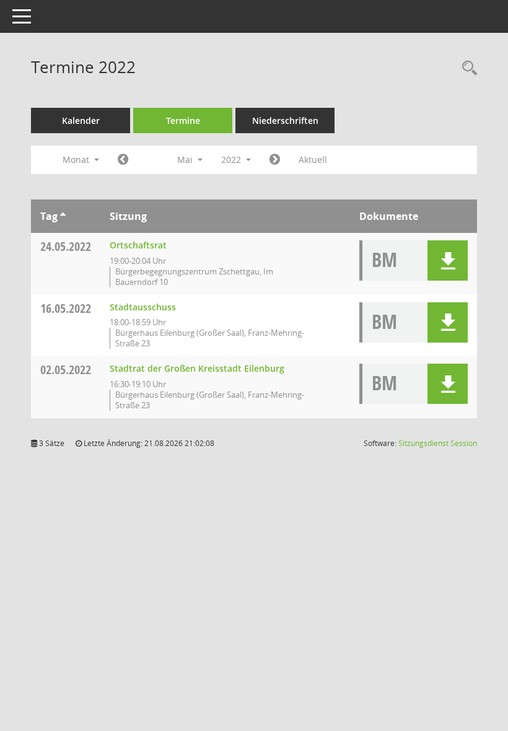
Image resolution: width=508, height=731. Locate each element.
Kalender (81, 120)
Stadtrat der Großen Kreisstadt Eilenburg (197, 368)
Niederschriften (285, 120)
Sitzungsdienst (437, 443)
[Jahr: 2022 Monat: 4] (123, 160)
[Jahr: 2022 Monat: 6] (274, 160)
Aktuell (313, 159)
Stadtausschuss (143, 307)
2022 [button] (232, 159)
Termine (183, 120)
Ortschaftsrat (138, 245)
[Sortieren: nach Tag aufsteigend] (63, 216)
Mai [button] (186, 159)
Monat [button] (77, 159)
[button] (447, 260)
